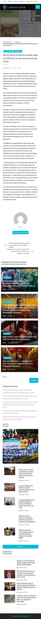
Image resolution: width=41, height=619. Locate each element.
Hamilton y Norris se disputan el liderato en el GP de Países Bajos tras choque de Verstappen (27, 598)
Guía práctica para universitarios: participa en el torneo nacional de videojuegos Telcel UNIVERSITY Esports (18, 283)
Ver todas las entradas (20, 232)
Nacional (8, 440)
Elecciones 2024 (8, 302)
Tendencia (18, 42)
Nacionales (29, 1)
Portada (7, 333)
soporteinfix (8, 461)
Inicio (4, 1)
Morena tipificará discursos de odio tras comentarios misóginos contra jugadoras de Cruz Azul (26, 574)
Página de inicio (7, 42)
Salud (16, 440)
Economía (15, 1)
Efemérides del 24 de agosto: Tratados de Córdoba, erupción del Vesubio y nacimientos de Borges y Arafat (20, 404)
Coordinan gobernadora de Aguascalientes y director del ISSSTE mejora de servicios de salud (27, 503)
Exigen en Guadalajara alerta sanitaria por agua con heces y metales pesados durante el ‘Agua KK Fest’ (19, 451)
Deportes (22, 1)
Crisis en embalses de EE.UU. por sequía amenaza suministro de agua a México (26, 488)
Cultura (36, 1)
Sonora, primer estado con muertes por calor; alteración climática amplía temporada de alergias (26, 473)
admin (8, 68)
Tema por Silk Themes (20, 616)
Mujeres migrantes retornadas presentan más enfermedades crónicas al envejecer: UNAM (26, 534)
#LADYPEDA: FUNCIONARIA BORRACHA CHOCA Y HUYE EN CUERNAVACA (19, 338)
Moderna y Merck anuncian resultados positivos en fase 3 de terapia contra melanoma (27, 518)
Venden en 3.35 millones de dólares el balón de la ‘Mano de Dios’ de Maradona (26, 562)
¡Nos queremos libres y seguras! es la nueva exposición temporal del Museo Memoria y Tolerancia (17, 363)
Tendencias (17, 51)
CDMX (9, 1)
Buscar (5, 377)
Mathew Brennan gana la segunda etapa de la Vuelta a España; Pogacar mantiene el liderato (26, 586)
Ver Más (20, 546)
